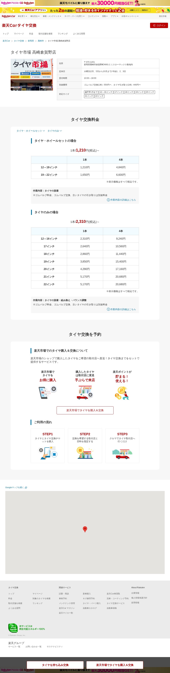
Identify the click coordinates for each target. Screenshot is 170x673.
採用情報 (135, 602)
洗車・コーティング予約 (118, 598)
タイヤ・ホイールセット (29, 130)
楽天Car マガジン (67, 608)
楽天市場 (162, 16)
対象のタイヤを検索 (41, 598)
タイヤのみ (53, 130)
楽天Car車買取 (113, 594)
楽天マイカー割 (66, 613)
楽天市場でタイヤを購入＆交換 (85, 410)
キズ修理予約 (89, 598)
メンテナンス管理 (67, 603)
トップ (6, 33)
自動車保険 (112, 608)
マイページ (19, 33)
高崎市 (41, 41)
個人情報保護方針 (139, 598)
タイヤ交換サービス (116, 603)
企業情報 (135, 593)
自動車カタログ (90, 608)
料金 (31, 33)
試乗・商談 (64, 594)
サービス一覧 (14, 646)
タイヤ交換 (19, 41)
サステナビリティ (55, 646)
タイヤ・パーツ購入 (92, 603)
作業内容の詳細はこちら (123, 199)
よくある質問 (79, 33)
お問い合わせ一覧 (34, 646)
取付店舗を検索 (45, 33)
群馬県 (31, 41)
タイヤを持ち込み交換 (55, 665)
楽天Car (6, 41)
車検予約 (63, 598)
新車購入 (87, 594)
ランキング (63, 33)
